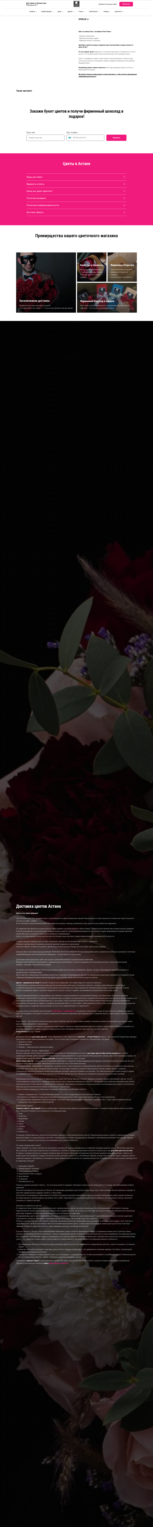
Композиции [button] (46, 11)
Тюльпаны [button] (93, 11)
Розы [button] (81, 11)
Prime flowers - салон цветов (63, 1011)
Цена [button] (60, 11)
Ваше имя (31, 132)
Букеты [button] (33, 11)
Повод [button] (106, 11)
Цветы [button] (70, 11)
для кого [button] (118, 11)
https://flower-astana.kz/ (58, 1263)
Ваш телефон (72, 132)
